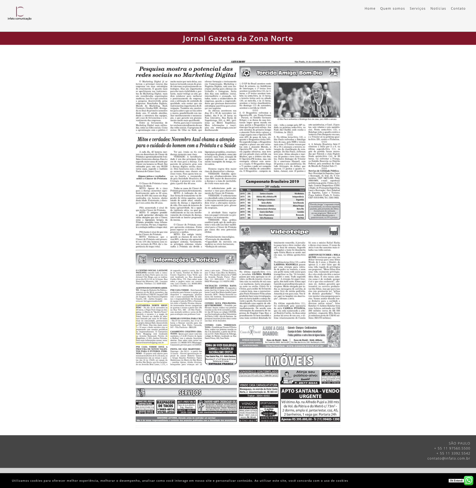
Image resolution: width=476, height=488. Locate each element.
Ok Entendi (456, 480)
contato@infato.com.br (448, 458)
